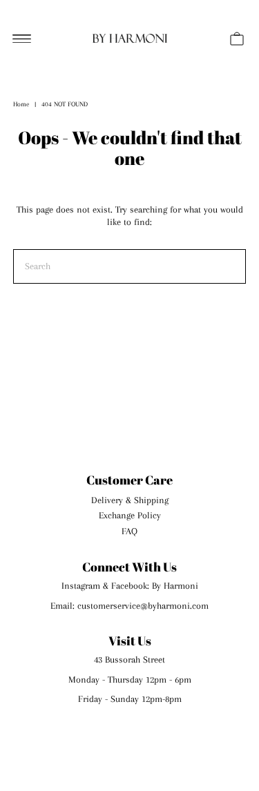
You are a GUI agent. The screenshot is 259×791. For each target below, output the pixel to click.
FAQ (129, 531)
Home (21, 104)
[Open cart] (237, 38)
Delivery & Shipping (130, 500)
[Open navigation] (21, 38)
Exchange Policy (130, 515)
